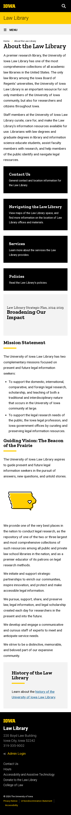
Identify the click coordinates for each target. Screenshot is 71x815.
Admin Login (16, 754)
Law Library (16, 18)
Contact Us (10, 764)
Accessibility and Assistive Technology (28, 774)
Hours (7, 769)
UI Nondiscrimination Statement (36, 801)
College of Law (13, 785)
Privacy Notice (10, 801)
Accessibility (11, 805)
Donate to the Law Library (20, 780)
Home (6, 41)
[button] (64, 6)
